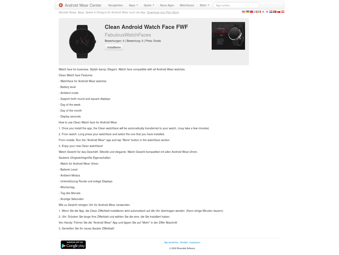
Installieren (114, 47)
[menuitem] (115, 5)
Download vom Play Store (163, 12)
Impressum (195, 242)
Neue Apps (167, 5)
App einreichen (171, 242)
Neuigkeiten (115, 5)
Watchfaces (187, 5)
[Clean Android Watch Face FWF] (228, 35)
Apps (132, 5)
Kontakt (184, 242)
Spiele (148, 5)
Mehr (203, 5)
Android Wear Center (83, 5)
